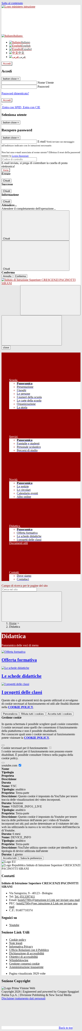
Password (43, 86)
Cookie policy (17, 939)
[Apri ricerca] (50, 300)
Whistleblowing (18, 960)
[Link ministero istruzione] (18, 6)
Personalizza (10, 713)
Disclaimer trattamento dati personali (23, 998)
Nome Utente (46, 82)
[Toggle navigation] (32, 330)
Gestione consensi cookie (24, 963)
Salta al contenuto (12, 3)
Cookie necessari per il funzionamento (25, 748)
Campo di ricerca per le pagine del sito (25, 585)
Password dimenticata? (15, 93)
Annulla (7, 276)
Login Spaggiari (20, 155)
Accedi (7, 63)
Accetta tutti (60, 713)
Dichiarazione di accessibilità (26, 953)
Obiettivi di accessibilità (23, 956)
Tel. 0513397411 (24, 896)
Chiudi (6, 180)
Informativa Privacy (21, 946)
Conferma (20, 276)
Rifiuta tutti (32, 713)
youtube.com (10, 765)
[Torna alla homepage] (41, 281)
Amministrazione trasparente (26, 967)
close (6, 347)
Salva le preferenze (31, 858)
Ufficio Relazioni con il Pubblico (29, 950)
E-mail (42, 141)
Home (13, 623)
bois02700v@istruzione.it (49, 900)
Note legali (15, 943)
